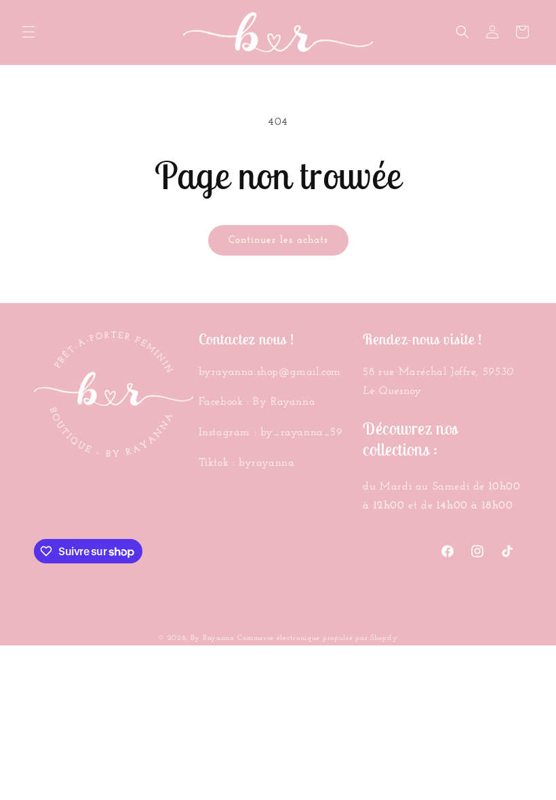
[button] (28, 32)
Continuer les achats (278, 240)
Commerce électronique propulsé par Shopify (317, 638)
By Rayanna (213, 638)
